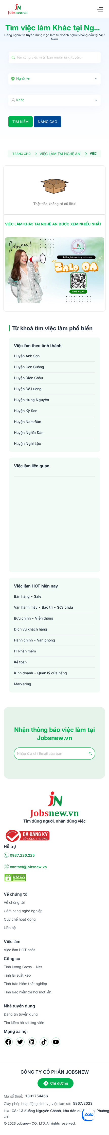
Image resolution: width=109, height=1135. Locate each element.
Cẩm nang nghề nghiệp (23, 911)
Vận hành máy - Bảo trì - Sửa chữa (43, 607)
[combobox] (54, 79)
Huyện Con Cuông (29, 367)
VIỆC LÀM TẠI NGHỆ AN (60, 154)
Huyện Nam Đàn (27, 421)
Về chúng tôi (14, 902)
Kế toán (20, 662)
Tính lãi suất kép (17, 975)
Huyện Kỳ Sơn (25, 410)
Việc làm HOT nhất (19, 950)
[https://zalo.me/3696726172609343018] (54, 270)
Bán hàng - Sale (27, 596)
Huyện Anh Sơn (27, 356)
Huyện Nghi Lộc (27, 443)
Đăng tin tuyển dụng (21, 1014)
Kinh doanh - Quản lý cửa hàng (40, 673)
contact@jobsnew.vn (28, 867)
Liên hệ (10, 927)
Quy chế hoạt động (20, 919)
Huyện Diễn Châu (28, 378)
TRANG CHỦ (21, 154)
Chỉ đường (59, 1083)
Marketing (22, 684)
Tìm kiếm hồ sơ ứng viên (24, 1022)
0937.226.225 (22, 855)
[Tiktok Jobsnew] (44, 1041)
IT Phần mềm (25, 651)
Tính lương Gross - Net (23, 967)
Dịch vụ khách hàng (30, 629)
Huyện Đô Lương (28, 389)
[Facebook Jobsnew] (8, 1041)
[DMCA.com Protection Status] (15, 877)
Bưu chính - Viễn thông (33, 618)
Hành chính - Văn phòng (34, 640)
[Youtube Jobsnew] (55, 1041)
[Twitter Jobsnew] (20, 1041)
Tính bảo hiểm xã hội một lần (27, 992)
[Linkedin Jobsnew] (32, 1041)
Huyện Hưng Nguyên (31, 400)
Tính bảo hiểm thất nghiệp (25, 983)
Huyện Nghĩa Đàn (28, 432)
